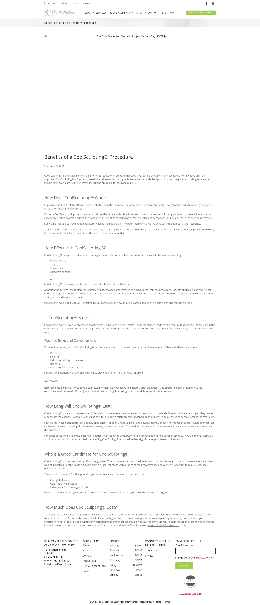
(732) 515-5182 (61, 560)
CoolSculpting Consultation (163, 525)
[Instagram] (213, 3)
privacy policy (203, 557)
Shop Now (168, 13)
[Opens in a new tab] (190, 581)
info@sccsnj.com (61, 564)
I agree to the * (196, 558)
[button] (127, 12)
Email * (184, 545)
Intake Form (89, 560)
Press (86, 571)
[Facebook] (206, 3)
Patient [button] (139, 13)
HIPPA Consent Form (94, 566)
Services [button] (100, 13)
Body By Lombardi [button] (120, 13)
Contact (153, 13)
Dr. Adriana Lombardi (190, 593)
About (88, 13)
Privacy (149, 555)
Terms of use (152, 550)
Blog (85, 550)
